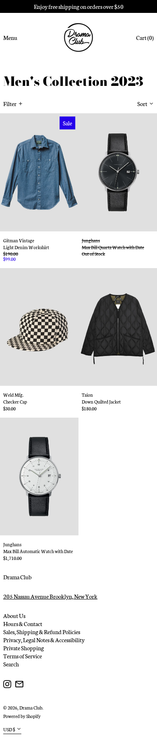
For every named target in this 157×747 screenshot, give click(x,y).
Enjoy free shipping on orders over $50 (79, 6)
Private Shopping (23, 648)
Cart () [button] (145, 37)
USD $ (9, 729)
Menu (10, 37)
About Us (14, 616)
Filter (10, 104)
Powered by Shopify (22, 716)
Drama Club (17, 577)
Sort (142, 104)
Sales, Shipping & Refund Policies (41, 632)
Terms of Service (22, 656)
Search (11, 664)
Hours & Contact (22, 624)
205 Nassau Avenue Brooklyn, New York (50, 596)
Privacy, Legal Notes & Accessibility (44, 640)
